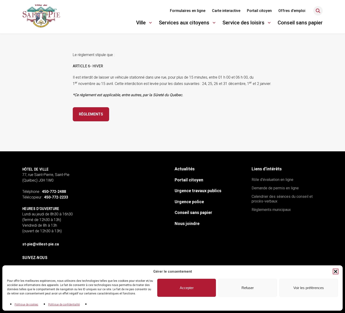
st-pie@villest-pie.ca (40, 244)
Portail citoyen (259, 10)
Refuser (248, 288)
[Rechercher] (318, 10)
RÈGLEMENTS (91, 114)
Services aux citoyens (184, 23)
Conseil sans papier (300, 23)
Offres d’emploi (291, 10)
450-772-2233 (56, 197)
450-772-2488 (54, 191)
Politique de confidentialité (64, 304)
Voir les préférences (308, 288)
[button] (335, 271)
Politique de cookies (26, 304)
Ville (144, 23)
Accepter (187, 288)
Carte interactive (226, 10)
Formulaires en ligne (187, 10)
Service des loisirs (243, 23)
